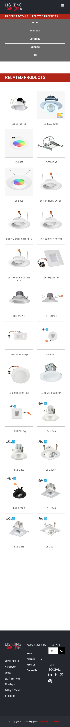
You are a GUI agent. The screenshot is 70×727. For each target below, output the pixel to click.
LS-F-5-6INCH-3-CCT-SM (51, 239)
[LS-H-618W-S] (51, 285)
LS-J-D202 (51, 354)
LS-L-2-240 (51, 508)
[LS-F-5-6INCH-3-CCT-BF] (51, 170)
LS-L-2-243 (19, 546)
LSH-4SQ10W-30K (50, 277)
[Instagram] (50, 681)
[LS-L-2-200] (51, 401)
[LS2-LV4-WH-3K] (19, 93)
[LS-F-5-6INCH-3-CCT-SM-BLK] (19, 247)
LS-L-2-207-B (19, 508)
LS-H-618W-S (51, 316)
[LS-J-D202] (51, 324)
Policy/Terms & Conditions (50, 721)
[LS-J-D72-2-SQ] (19, 401)
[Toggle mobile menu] (63, 6)
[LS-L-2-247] (51, 516)
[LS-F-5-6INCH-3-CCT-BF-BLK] (19, 209)
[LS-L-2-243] (19, 516)
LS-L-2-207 (51, 469)
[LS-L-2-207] (51, 439)
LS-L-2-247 (51, 546)
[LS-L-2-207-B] (19, 478)
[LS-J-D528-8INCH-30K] (51, 362)
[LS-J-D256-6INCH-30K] (19, 362)
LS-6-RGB (19, 200)
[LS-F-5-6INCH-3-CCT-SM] (51, 209)
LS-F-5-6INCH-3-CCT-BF (51, 200)
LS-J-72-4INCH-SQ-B (19, 354)
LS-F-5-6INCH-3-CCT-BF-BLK (19, 239)
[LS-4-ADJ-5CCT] (51, 93)
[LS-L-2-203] (19, 439)
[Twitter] (61, 674)
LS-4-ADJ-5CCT (51, 123)
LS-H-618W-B (19, 316)
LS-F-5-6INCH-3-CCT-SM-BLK (19, 279)
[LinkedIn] (50, 674)
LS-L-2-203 (19, 469)
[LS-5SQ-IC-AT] (51, 132)
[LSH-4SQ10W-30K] (51, 247)
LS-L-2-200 (51, 431)
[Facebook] (56, 674)
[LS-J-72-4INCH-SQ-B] (19, 324)
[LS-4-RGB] (19, 132)
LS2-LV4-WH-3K (19, 123)
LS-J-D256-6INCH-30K (19, 393)
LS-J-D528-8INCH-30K (51, 393)
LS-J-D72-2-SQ (19, 431)
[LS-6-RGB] (19, 170)
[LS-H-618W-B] (19, 285)
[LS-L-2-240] (51, 478)
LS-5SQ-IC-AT (51, 162)
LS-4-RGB (19, 162)
